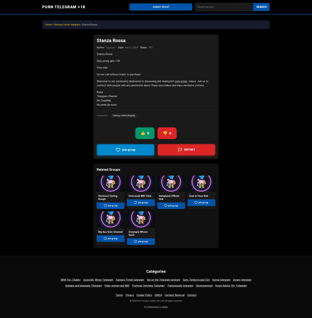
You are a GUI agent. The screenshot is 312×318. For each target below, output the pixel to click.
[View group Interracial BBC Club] (141, 191)
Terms (119, 295)
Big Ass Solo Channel (110, 232)
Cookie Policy (144, 295)
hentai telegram (221, 279)
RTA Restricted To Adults (156, 307)
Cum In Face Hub (198, 196)
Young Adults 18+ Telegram (231, 285)
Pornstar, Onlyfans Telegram (148, 285)
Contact (192, 295)
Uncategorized (204, 285)
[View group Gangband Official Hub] (171, 191)
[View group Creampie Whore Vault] (141, 226)
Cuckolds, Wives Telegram (98, 279)
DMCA (158, 295)
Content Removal (175, 295)
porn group (181, 81)
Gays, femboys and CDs (196, 279)
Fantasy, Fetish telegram (67, 24)
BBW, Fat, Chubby (71, 279)
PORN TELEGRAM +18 (63, 7)
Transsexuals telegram (180, 285)
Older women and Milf (117, 285)
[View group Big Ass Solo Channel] (110, 226)
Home (49, 24)
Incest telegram (242, 279)
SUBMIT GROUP (161, 7)
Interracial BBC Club (140, 196)
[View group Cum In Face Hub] (201, 191)
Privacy (129, 295)
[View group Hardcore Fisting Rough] (110, 191)
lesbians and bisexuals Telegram (83, 285)
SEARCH (261, 6)
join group (113, 205)
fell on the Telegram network (163, 279)
